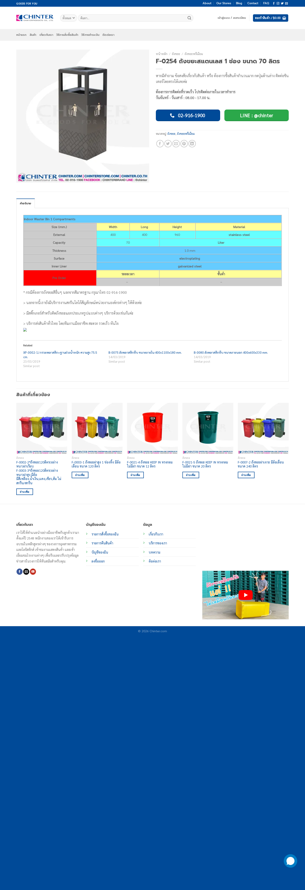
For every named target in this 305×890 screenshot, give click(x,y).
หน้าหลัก (161, 54)
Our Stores (223, 3)
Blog (239, 3)
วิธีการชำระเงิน (90, 35)
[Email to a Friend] (176, 143)
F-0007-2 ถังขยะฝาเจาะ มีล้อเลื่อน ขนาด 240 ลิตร (261, 464)
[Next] (288, 452)
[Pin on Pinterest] (184, 143)
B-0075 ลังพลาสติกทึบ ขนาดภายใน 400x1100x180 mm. (145, 352)
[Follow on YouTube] (33, 572)
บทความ (154, 552)
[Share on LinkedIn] (192, 143)
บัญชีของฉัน (100, 552)
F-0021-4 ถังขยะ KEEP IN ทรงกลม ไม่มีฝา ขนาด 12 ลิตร (150, 464)
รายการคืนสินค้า (102, 543)
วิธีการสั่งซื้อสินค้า (67, 35)
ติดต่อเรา (108, 35)
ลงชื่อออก (98, 561)
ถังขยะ (176, 54)
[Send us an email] (286, 3)
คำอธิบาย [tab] (25, 203)
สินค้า (33, 35)
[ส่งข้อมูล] (189, 18)
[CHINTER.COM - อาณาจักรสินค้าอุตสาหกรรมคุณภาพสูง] (34, 18)
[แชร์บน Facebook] (160, 143)
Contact (252, 3)
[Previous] (16, 452)
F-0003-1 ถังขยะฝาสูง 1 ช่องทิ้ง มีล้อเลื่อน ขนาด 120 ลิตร (96, 464)
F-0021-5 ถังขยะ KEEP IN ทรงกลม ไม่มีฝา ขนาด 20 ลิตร (205, 464)
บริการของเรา (158, 543)
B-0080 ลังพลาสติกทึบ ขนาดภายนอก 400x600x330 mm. (231, 352)
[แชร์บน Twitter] (168, 143)
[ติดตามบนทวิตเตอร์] (282, 3)
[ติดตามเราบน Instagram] (278, 3)
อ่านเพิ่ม (24, 491)
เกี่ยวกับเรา (46, 35)
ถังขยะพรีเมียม (194, 54)
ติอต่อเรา (155, 561)
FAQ (266, 3)
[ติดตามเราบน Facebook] (273, 3)
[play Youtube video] (245, 595)
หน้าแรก (21, 35)
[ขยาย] (22, 177)
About (207, 3)
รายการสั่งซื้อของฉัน (105, 534)
